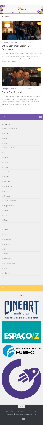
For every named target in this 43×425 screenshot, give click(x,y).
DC (4, 153)
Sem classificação (9, 263)
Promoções (7, 259)
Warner (5, 278)
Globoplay (6, 196)
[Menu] (40, 2)
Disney (5, 167)
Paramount (7, 239)
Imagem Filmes (8, 206)
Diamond (6, 162)
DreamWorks (7, 172)
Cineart (5, 143)
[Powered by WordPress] (14, 414)
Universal (6, 273)
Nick (4, 234)
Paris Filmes (7, 244)
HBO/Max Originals (9, 201)
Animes (5, 133)
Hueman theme (31, 414)
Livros (5, 215)
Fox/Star (14, 42)
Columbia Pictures (9, 148)
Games (5, 191)
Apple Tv (6, 138)
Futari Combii (6, 2)
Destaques (5, 42)
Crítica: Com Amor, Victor (14, 92)
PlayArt (5, 254)
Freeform (6, 181)
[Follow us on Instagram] (37, 117)
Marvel (5, 220)
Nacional (6, 225)
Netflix (5, 230)
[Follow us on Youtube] (40, 116)
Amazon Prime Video (10, 128)
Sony (5, 268)
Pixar (5, 249)
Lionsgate (6, 210)
